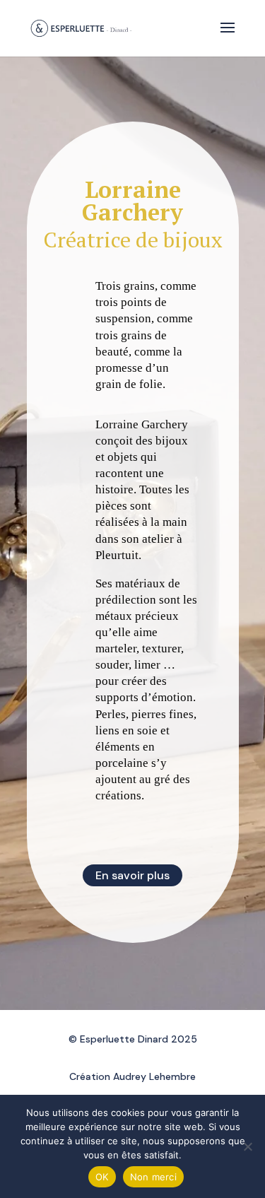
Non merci (153, 1176)
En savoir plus (132, 875)
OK (102, 1176)
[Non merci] (247, 1146)
